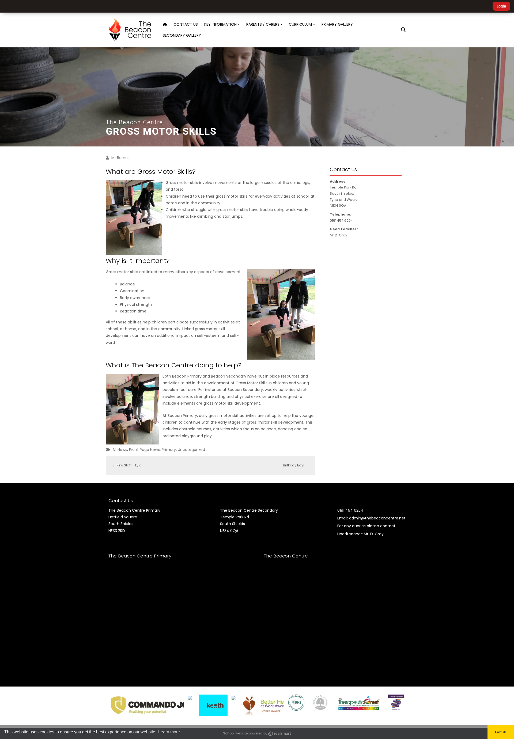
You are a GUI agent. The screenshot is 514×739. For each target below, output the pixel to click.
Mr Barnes (120, 157)
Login (501, 6)
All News (119, 449)
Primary (169, 449)
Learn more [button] (169, 732)
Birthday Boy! (295, 465)
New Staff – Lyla (126, 465)
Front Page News (144, 449)
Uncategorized (191, 449)
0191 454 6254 (350, 510)
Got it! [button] (501, 732)
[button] (403, 30)
